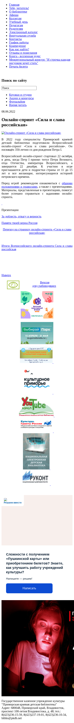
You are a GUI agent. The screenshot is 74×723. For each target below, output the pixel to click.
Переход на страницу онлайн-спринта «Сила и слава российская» (37, 231)
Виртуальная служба (22, 35)
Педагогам (16, 25)
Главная (14, 4)
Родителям (16, 28)
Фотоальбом (17, 101)
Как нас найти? (19, 49)
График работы (19, 42)
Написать (29, 588)
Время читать (18, 105)
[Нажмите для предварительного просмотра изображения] (31, 132)
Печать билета (18, 66)
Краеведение (17, 46)
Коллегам (15, 18)
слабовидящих (46, 285)
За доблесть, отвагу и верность (21, 216)
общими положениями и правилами (37, 185)
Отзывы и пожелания (23, 52)
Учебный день (18, 21)
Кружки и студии (20, 94)
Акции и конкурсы (21, 98)
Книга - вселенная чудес (25, 56)
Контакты (15, 39)
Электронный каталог (23, 32)
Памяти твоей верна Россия (19, 223)
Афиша (13, 15)
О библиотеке (18, 11)
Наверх (6, 275)
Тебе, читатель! (19, 8)
